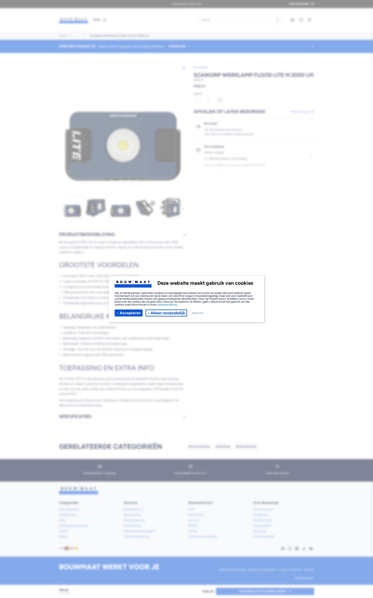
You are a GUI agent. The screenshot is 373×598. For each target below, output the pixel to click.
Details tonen (197, 313)
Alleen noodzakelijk (168, 313)
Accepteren (130, 313)
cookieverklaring (167, 304)
